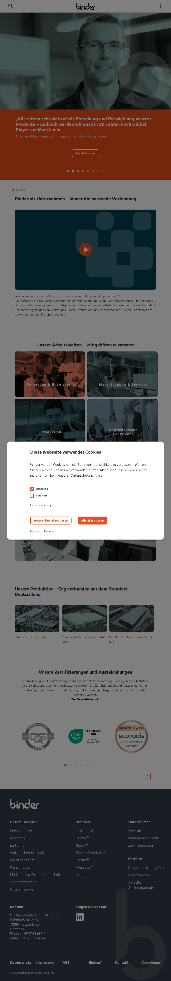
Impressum (35, 530)
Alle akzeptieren (92, 520)
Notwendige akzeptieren (51, 520)
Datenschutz (50, 530)
